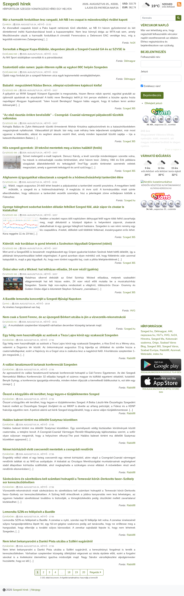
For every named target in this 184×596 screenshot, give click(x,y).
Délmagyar (11, 54)
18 (69, 572)
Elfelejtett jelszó (153, 103)
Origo (155, 342)
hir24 (8, 24)
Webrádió (146, 353)
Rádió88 (9, 340)
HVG (7, 304)
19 (76, 572)
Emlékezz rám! (152, 86)
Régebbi (95, 572)
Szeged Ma (157, 338)
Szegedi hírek (17, 3)
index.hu (158, 353)
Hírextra (145, 338)
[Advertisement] (161, 268)
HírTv (160, 335)
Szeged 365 (11, 90)
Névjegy (35, 589)
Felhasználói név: (151, 56)
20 (83, 572)
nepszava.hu (148, 335)
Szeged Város (170, 346)
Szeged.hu (11, 182)
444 (170, 331)
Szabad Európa (149, 350)
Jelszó (144, 71)
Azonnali (175, 350)
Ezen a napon (172, 146)
